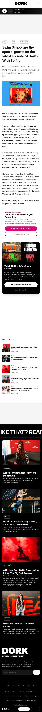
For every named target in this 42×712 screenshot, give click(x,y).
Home (5, 42)
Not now (35, 709)
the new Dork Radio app (13, 180)
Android (9, 183)
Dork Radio (9, 156)
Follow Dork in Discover (21, 228)
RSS (24, 696)
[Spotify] (28, 685)
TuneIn (5, 194)
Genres (7, 696)
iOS (35, 180)
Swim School (27, 126)
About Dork (22, 691)
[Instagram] (8, 685)
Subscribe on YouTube (22, 285)
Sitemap (19, 696)
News (13, 42)
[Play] (4, 11)
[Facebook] (13, 685)
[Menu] (38, 3)
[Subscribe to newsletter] (36, 672)
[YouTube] (23, 685)
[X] (18, 685)
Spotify (14, 167)
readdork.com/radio (25, 191)
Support (15, 691)
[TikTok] (34, 685)
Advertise (7, 691)
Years (13, 696)
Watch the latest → (21, 290)
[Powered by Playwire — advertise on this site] (21, 705)
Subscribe (24, 709)
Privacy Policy (32, 691)
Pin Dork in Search (21, 234)
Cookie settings (32, 696)
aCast (20, 167)
